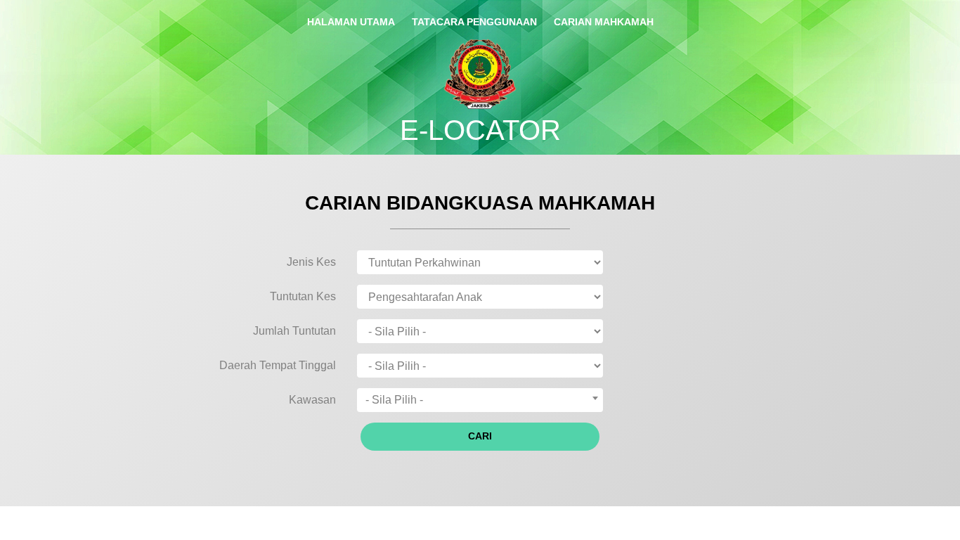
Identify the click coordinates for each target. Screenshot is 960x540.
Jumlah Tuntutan (294, 331)
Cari (480, 436)
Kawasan (312, 400)
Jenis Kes (311, 262)
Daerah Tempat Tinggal (277, 365)
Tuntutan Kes (303, 296)
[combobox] (480, 400)
